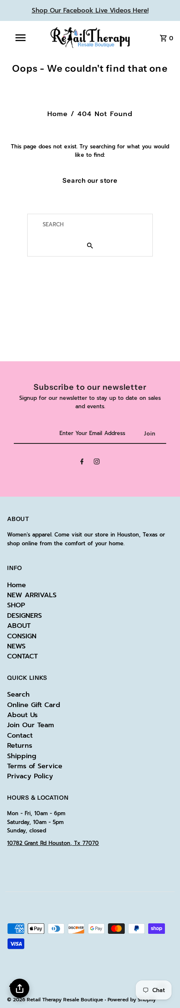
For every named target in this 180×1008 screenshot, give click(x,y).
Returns (19, 746)
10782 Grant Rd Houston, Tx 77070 (53, 843)
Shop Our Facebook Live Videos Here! (90, 10)
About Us (22, 715)
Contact (20, 736)
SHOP (16, 605)
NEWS (16, 646)
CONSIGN (21, 636)
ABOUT (19, 626)
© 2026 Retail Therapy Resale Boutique (56, 999)
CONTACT (22, 656)
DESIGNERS (24, 616)
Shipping (21, 756)
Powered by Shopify (132, 999)
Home (57, 114)
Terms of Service (34, 766)
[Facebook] (82, 463)
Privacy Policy (30, 776)
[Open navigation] (22, 37)
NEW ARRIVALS (32, 595)
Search (18, 694)
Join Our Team (30, 725)
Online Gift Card (33, 705)
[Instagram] (97, 463)
